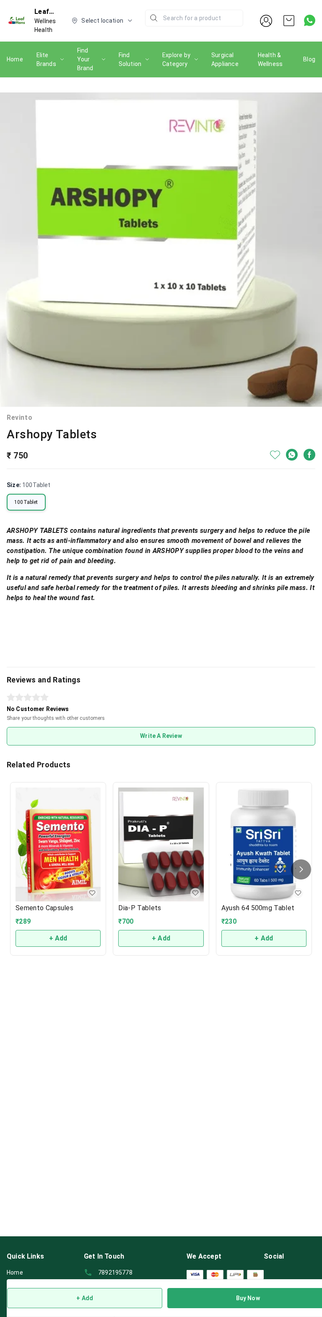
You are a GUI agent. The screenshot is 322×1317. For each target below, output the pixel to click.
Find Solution (130, 59)
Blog (309, 59)
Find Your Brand (85, 59)
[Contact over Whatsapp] (309, 20)
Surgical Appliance (225, 59)
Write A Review (161, 735)
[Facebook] (309, 455)
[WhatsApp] (292, 455)
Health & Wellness (270, 59)
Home (15, 59)
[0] (289, 20)
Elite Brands (46, 59)
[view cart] (289, 20)
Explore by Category (176, 59)
